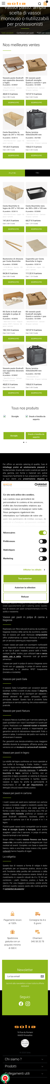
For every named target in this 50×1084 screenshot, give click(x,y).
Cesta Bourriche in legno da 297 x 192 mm (13, 133)
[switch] (43, 541)
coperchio (20, 666)
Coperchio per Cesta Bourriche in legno (35, 260)
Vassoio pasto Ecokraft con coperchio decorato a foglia (13, 80)
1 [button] (23, 442)
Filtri (12, 173)
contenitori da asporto (14, 888)
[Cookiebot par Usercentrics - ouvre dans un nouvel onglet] (35, 485)
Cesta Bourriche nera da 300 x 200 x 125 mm (36, 207)
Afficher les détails (32, 569)
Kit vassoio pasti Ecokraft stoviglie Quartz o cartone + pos (36, 80)
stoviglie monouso (27, 770)
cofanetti (7, 851)
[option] (13, 427)
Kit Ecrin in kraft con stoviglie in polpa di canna (12, 314)
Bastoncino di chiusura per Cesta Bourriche (13, 260)
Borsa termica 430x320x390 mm (34, 133)
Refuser (25, 597)
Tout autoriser (25, 578)
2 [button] (26, 442)
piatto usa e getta (12, 656)
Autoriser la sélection (25, 587)
